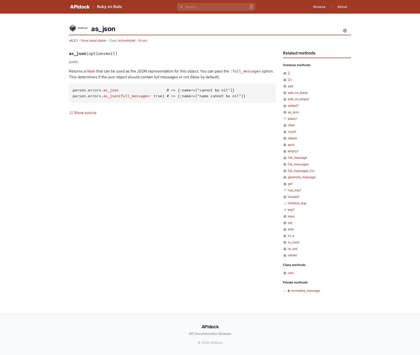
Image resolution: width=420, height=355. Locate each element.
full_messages (246, 71)
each (291, 145)
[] (289, 73)
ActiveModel (126, 40)
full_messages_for (301, 171)
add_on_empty (298, 99)
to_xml (293, 249)
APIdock (80, 7)
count (292, 131)
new (291, 273)
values (292, 255)
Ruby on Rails (109, 6)
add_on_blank (298, 93)
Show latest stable (94, 40)
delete (292, 138)
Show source (85, 112)
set (290, 223)
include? (293, 197)
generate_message (301, 177)
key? (291, 210)
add (290, 86)
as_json (111, 90)
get (290, 184)
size (291, 229)
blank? (292, 119)
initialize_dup (297, 203)
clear (291, 125)
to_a (291, 236)
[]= (290, 79)
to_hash (294, 242)
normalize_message (305, 291)
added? (293, 105)
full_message (297, 158)
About (342, 7)
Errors (143, 40)
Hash (91, 71)
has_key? (294, 190)
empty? (293, 151)
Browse (319, 7)
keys (291, 216)
